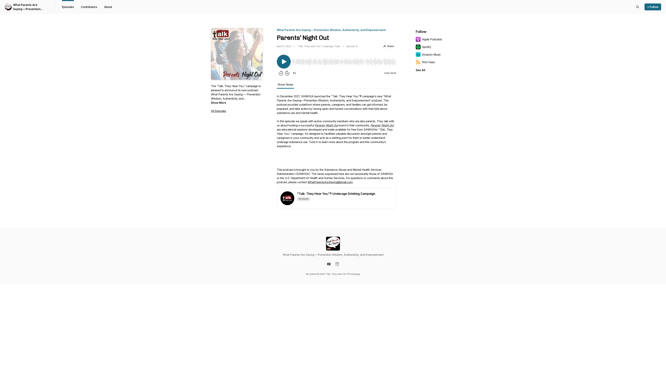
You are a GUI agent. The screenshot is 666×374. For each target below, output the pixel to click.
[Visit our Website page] (337, 264)
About (108, 7)
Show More (218, 102)
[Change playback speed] (294, 73)
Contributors (89, 7)
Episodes (68, 7)
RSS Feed (428, 62)
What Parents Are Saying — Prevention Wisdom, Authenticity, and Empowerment (31, 7)
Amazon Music (431, 54)
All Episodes (218, 111)
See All (420, 70)
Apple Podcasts (432, 39)
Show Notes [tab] (285, 84)
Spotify (426, 47)
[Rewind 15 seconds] (281, 73)
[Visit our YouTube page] (329, 264)
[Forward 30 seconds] (287, 73)
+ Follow (652, 7)
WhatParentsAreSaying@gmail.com (330, 182)
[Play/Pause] (284, 62)
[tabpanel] (336, 141)
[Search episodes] (637, 7)
